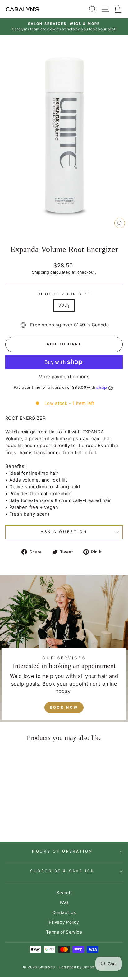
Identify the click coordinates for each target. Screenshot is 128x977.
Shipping (40, 272)
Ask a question (64, 532)
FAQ (64, 902)
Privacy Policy (64, 922)
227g (63, 305)
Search (64, 892)
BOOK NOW (64, 707)
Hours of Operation (62, 851)
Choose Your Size (64, 294)
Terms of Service (64, 932)
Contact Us (64, 912)
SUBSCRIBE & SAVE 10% (62, 871)
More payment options (64, 376)
